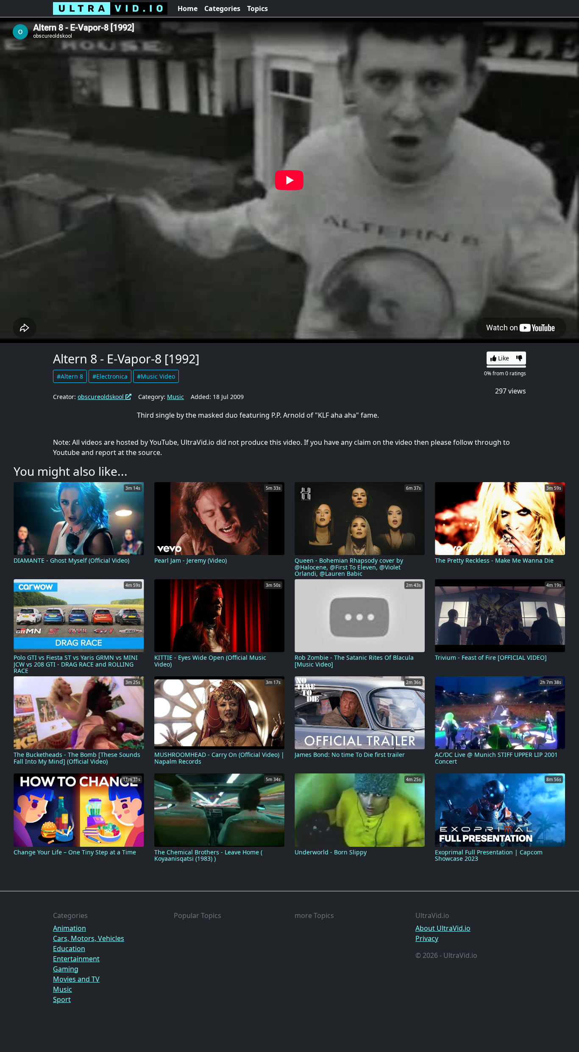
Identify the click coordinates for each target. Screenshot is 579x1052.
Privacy (426, 938)
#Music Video (156, 376)
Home (188, 8)
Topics (257, 8)
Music (175, 397)
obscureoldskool (101, 397)
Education (69, 948)
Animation (69, 928)
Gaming (65, 969)
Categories (222, 8)
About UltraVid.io (442, 928)
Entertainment (76, 958)
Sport (62, 999)
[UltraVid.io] (110, 8)
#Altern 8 (70, 376)
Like (502, 358)
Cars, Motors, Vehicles (88, 938)
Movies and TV (76, 979)
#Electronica (110, 376)
